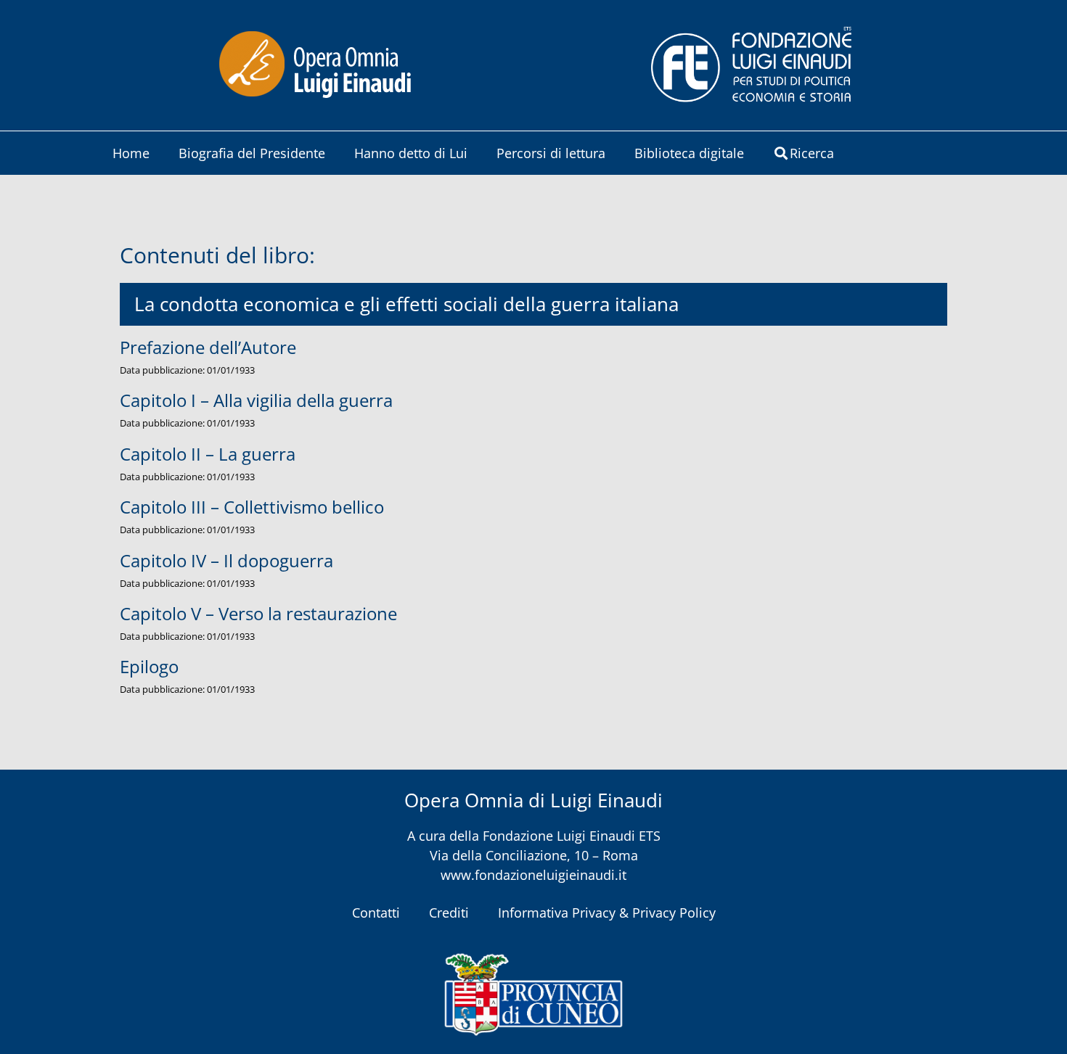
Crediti (449, 912)
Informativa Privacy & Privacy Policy (607, 912)
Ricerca (812, 153)
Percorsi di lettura (550, 153)
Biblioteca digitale (689, 153)
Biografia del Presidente (252, 153)
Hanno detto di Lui (410, 153)
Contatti (376, 912)
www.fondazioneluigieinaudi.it (533, 875)
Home (131, 153)
